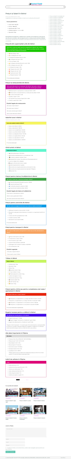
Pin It (27, 379)
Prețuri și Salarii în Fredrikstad (56, 17)
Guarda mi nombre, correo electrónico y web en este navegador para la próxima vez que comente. (25, 448)
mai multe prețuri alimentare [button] (14, 78)
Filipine (8, 398)
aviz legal (22, 457)
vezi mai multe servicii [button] (12, 222)
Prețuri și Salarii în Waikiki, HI (56, 22)
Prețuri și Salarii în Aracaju (55, 32)
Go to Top (63, 457)
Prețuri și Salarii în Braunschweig (57, 41)
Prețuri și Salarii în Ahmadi (55, 31)
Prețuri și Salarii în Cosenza (56, 40)
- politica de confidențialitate (30, 457)
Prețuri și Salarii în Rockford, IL (56, 35)
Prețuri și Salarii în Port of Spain (57, 25)
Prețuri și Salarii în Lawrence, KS (57, 20)
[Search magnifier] (64, 7)
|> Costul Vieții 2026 (9, 457)
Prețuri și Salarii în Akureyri (56, 26)
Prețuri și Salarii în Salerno (55, 19)
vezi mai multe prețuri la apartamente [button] (15, 307)
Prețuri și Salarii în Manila (39, 400)
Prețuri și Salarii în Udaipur (56, 34)
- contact (48, 457)
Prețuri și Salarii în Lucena (25, 400)
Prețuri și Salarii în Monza (55, 44)
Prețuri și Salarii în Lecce (55, 43)
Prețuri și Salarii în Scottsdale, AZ (57, 16)
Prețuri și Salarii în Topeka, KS (56, 38)
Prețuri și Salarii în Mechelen (56, 28)
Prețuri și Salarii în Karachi (55, 23)
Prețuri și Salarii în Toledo (55, 29)
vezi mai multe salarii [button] (12, 142)
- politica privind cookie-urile (41, 457)
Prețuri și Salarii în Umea (55, 37)
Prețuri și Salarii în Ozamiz (39, 418)
